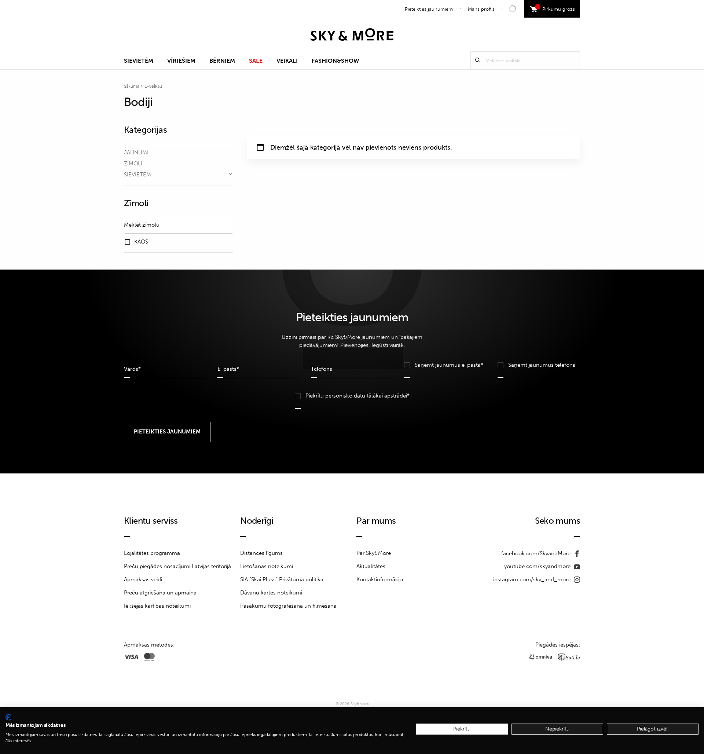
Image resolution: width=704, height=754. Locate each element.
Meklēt (477, 60)
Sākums (131, 86)
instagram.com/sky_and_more (532, 579)
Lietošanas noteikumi (266, 566)
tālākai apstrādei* (388, 395)
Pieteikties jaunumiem (429, 9)
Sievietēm (138, 60)
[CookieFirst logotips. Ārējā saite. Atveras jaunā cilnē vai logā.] (8, 717)
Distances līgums (261, 553)
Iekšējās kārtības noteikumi (157, 606)
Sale (256, 60)
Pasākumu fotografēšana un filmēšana (288, 606)
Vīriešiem (181, 60)
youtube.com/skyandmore (538, 566)
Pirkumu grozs (556, 8)
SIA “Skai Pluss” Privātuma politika (281, 579)
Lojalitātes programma (152, 553)
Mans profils (481, 9)
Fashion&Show (335, 60)
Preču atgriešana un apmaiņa (160, 592)
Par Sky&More (373, 553)
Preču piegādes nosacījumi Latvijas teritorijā (177, 566)
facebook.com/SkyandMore (536, 553)
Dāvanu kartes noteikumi (271, 592)
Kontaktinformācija (379, 579)
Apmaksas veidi (143, 579)
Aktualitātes (370, 566)
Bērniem (222, 60)
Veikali (287, 60)
